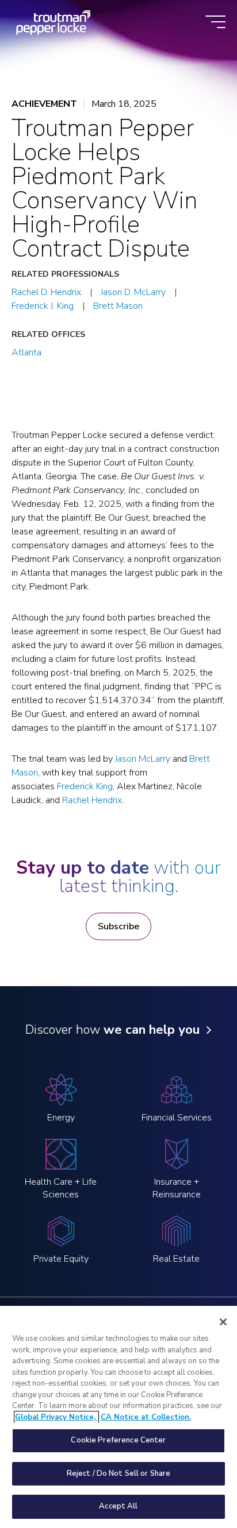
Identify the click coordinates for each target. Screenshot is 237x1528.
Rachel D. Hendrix (46, 292)
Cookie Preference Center (118, 1440)
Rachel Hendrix (92, 800)
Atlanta (26, 352)
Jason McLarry (142, 759)
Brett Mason (118, 306)
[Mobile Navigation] (215, 22)
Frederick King (85, 786)
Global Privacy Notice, (56, 1417)
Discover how (112, 1029)
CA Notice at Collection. (146, 1417)
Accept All (118, 1506)
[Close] (223, 1322)
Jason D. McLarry (133, 292)
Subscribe (118, 926)
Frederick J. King (43, 306)
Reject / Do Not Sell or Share (119, 1473)
